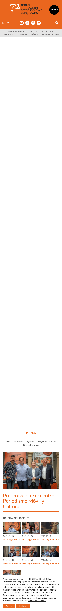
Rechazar (23, 606)
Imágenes (42, 441)
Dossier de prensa (14, 441)
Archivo (45, 34)
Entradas (54, 10)
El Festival (23, 34)
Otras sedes (32, 31)
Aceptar (9, 606)
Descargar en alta (12, 539)
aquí (41, 597)
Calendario (9, 34)
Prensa (56, 34)
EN (3, 23)
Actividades (47, 31)
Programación (16, 31)
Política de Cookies (37, 600)
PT (7, 23)
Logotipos (30, 441)
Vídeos (52, 441)
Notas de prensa (31, 445)
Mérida (34, 34)
